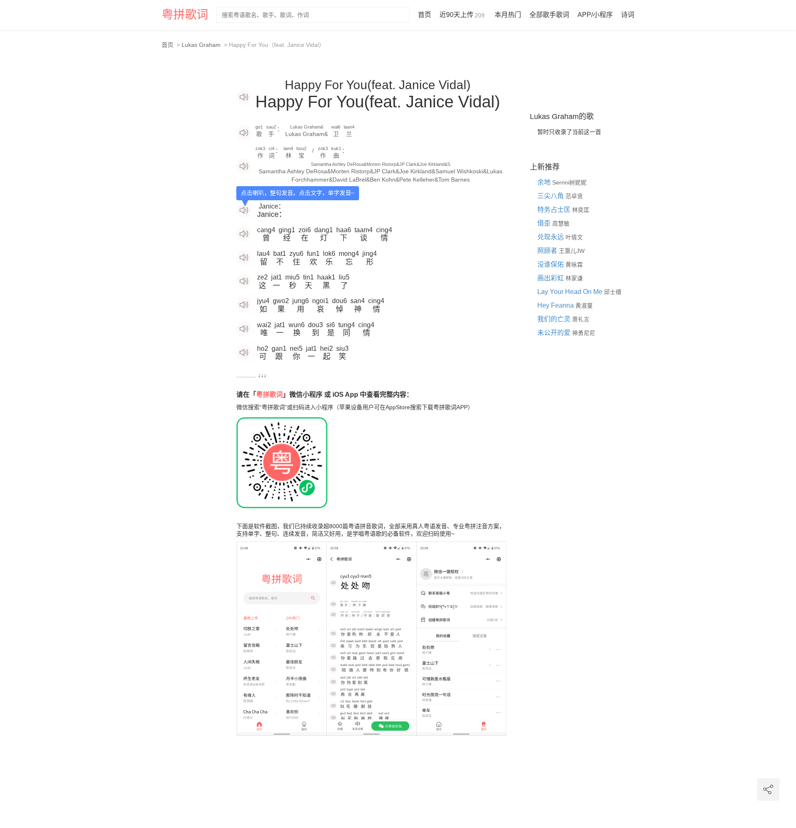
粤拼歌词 (185, 14)
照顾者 (548, 250)
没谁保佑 (551, 264)
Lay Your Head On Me (570, 291)
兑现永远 (551, 236)
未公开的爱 (554, 332)
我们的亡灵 (554, 319)
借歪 (544, 223)
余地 (544, 182)
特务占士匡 (554, 209)
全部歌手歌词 (549, 14)
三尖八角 (551, 195)
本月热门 (508, 14)
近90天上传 (462, 14)
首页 (424, 14)
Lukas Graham (201, 44)
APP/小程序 (595, 14)
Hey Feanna (556, 305)
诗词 (627, 14)
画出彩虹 (551, 278)
